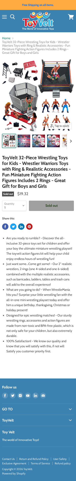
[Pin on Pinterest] (29, 226)
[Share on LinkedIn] (21, 226)
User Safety (60, 459)
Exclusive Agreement (14, 463)
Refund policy (63, 463)
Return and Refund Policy (34, 459)
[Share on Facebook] (5, 226)
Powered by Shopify (14, 473)
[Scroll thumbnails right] (70, 141)
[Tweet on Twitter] (13, 226)
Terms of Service (40, 463)
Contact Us (8, 459)
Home (6, 38)
